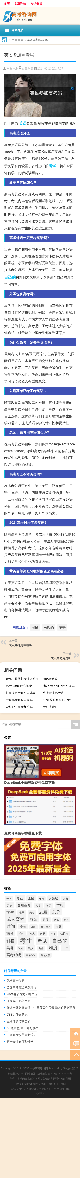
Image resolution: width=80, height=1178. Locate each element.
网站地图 (30, 1073)
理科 (21, 933)
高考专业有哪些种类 (20, 1041)
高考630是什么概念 (19, 685)
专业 (20, 898)
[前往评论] (75, 1044)
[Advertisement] (40, 1138)
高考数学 (30, 955)
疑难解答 (42, 1073)
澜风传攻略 (50, 678)
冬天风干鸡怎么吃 (19, 1001)
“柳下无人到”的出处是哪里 (60, 685)
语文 (31, 948)
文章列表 (20, 3)
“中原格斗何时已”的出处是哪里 (61, 700)
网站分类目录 (70, 1068)
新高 (66, 919)
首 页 (6, 3)
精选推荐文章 (15, 1073)
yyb (15, 68)
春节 (23, 926)
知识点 (64, 933)
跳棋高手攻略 (16, 980)
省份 (52, 933)
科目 (10, 941)
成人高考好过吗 (61, 658)
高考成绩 (13, 954)
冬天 (41, 898)
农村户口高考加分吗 (19, 707)
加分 (65, 898)
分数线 (53, 898)
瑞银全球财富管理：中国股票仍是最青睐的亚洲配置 (41, 1007)
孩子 (21, 912)
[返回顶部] (75, 1054)
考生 (26, 939)
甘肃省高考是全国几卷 (21, 693)
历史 (9, 905)
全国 (31, 898)
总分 (56, 912)
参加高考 (23, 905)
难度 (53, 947)
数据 (56, 919)
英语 (23, 123)
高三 (65, 948)
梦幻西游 (45, 926)
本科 (33, 926)
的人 (32, 933)
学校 (60, 905)
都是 (41, 948)
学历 (48, 905)
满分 (10, 933)
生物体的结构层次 (19, 1021)
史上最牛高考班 (53, 693)
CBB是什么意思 (17, 1014)
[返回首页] (75, 1033)
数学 (46, 919)
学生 (10, 912)
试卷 (20, 948)
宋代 (31, 912)
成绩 (33, 919)
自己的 (10, 277)
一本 (9, 898)
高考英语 (45, 955)
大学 (38, 905)
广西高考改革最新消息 (21, 1035)
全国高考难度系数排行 (21, 987)
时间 (10, 926)
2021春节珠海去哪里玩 (22, 994)
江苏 (58, 926)
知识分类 (36, 3)
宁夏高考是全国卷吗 (19, 700)
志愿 (43, 912)
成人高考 (15, 918)
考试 (52, 165)
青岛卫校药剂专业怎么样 (22, 678)
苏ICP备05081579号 (60, 1073)
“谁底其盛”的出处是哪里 (23, 1028)
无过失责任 (50, 707)
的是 (42, 933)
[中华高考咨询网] (40, 16)
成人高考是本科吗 (20, 645)
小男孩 (40, 1093)
